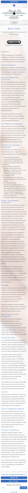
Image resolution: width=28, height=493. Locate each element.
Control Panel (14, 492)
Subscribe (23, 488)
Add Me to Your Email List (14, 485)
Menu (14, 22)
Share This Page (13, 481)
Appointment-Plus (17, 45)
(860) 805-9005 (14, 2)
